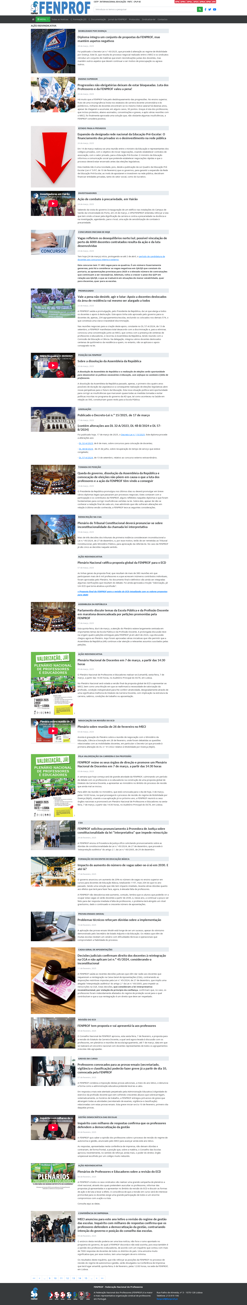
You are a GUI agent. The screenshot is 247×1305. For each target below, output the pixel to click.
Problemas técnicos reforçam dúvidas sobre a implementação (119, 920)
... (44, 1278)
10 (55, 1278)
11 (61, 1278)
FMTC (129, 1)
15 (86, 1278)
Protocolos (134, 19)
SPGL (189, 1)
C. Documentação (97, 19)
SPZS (196, 1)
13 (73, 1278)
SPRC (183, 1)
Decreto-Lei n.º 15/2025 (133, 434)
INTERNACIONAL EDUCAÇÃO (113, 1)
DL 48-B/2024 (86, 448)
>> (102, 1278)
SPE (214, 1)
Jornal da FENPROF (117, 19)
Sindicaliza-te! (148, 19)
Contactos (162, 19)
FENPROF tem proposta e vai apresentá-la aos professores (117, 1026)
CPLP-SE (137, 1)
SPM (208, 1)
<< (34, 1278)
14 (79, 1278)
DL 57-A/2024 (86, 457)
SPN (177, 1)
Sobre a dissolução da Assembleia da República (109, 361)
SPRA (202, 1)
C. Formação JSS (78, 19)
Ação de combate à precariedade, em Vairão (108, 199)
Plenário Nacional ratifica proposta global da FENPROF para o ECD (122, 563)
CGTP (96, 1)
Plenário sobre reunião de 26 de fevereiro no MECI (112, 727)
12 (67, 1278)
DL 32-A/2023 (86, 443)
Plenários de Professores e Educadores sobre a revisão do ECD (119, 1172)
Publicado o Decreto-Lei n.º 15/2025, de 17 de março (114, 415)
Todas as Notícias (59, 19)
